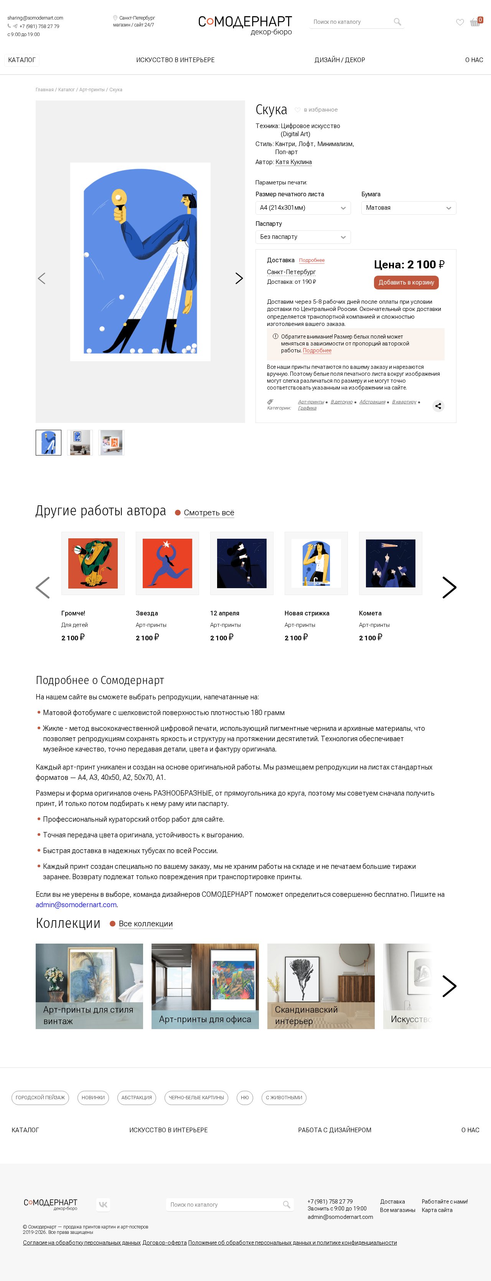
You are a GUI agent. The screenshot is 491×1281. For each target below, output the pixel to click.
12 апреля (224, 613)
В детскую (342, 402)
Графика (307, 408)
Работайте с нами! (445, 1202)
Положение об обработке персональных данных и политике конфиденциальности (292, 1243)
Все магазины (397, 1210)
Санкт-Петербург (291, 272)
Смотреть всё (209, 512)
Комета (370, 613)
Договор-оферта (164, 1243)
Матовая (378, 207)
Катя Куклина (293, 162)
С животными (284, 1097)
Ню (245, 1097)
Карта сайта (437, 1210)
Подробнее (312, 260)
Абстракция (372, 402)
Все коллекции (146, 923)
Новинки (93, 1097)
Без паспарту (278, 236)
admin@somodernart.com (76, 905)
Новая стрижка (307, 613)
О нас (474, 60)
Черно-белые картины (196, 1097)
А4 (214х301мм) (282, 207)
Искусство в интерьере (175, 60)
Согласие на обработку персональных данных (82, 1243)
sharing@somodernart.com (35, 18)
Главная (45, 89)
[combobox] (353, 21)
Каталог (22, 60)
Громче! (73, 613)
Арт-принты (92, 89)
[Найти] (397, 22)
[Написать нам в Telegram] (15, 26)
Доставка (392, 1202)
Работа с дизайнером (334, 1130)
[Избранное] (460, 22)
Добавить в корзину (406, 282)
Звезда (147, 613)
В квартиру (404, 402)
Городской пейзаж (40, 1097)
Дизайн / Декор (340, 60)
